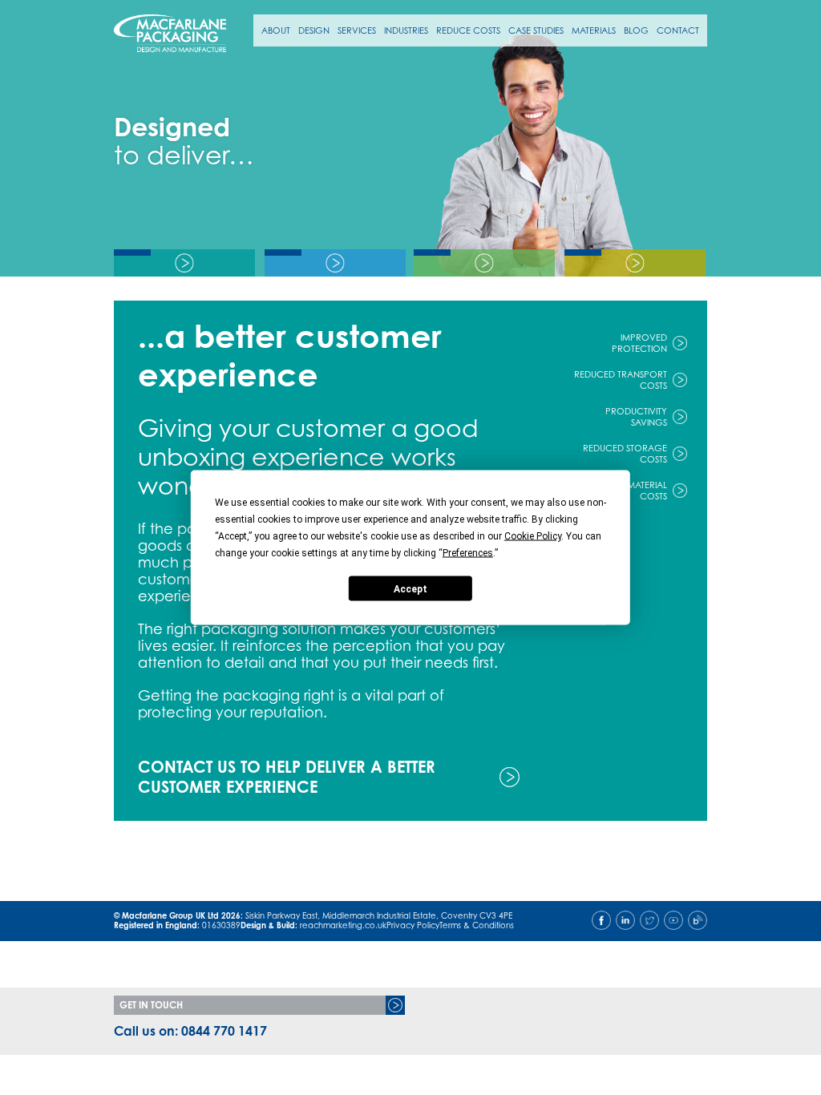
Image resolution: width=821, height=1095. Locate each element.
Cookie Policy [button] (532, 536)
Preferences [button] (468, 553)
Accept (410, 588)
